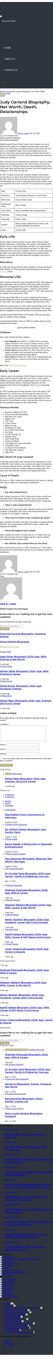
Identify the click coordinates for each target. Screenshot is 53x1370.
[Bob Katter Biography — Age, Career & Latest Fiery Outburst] (5, 1268)
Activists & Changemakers (15, 1319)
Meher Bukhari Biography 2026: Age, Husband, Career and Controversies (27, 921)
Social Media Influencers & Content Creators (22, 1308)
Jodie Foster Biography (18, 365)
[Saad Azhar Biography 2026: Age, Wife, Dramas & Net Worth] (5, 652)
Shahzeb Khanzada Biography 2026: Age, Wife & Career (26, 891)
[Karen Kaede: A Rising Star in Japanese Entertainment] (11, 839)
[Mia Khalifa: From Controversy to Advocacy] (10, 810)
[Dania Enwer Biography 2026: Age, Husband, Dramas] (6, 681)
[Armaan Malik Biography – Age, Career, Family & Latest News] (6, 1261)
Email (3, 749)
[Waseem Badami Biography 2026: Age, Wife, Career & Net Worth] (12, 900)
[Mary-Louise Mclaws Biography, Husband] (14, 1109)
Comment (4, 724)
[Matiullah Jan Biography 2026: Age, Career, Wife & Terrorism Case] (6, 1275)
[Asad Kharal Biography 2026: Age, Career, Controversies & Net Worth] (6, 1290)
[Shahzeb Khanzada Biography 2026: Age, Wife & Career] (13, 885)
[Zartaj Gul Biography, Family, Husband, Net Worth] (17, 1079)
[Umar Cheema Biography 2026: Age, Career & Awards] (11, 944)
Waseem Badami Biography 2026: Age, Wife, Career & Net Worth (28, 906)
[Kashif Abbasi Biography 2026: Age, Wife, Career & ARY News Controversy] (11, 929)
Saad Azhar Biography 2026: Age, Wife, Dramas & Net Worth (23, 658)
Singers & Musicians (13, 1321)
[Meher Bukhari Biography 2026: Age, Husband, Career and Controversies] (12, 915)
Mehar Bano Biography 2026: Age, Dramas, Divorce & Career (25, 780)
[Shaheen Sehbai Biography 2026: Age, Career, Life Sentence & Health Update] (7, 1295)
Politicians (9, 1306)
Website (3, 754)
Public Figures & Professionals (17, 1312)
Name (3, 745)
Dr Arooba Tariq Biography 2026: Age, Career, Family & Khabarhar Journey (28, 875)
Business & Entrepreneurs (15, 1314)
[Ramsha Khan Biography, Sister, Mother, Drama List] (15, 1094)
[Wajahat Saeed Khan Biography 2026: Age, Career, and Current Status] (9, 1297)
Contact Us (11, 70)
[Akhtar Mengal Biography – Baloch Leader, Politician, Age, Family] (6, 1266)
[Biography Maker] (8, 21)
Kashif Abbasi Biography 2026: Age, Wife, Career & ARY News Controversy (28, 936)
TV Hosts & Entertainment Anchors (19, 1332)
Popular (8, 801)
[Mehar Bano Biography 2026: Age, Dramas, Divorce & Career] (6, 696)
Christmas (4, 271)
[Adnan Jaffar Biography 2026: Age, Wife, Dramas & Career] (6, 666)
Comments (9, 805)
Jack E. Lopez (23, 133)
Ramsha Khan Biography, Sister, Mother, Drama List (24, 1100)
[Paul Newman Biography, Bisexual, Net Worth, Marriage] (15, 854)
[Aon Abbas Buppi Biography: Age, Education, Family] (7, 1257)
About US (10, 59)
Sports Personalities (12, 1317)
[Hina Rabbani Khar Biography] (13, 1272)
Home (8, 48)
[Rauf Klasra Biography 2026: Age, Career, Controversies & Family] (5, 1292)
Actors (7, 91)
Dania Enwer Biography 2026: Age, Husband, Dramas (21, 687)
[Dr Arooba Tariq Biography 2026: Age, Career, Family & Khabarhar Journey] (14, 869)
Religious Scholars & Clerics (16, 1326)
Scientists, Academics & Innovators (18, 1323)
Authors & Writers (12, 1330)
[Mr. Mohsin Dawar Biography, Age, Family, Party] (16, 824)
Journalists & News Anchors (16, 1310)
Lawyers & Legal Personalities (17, 1328)
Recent (7, 803)
